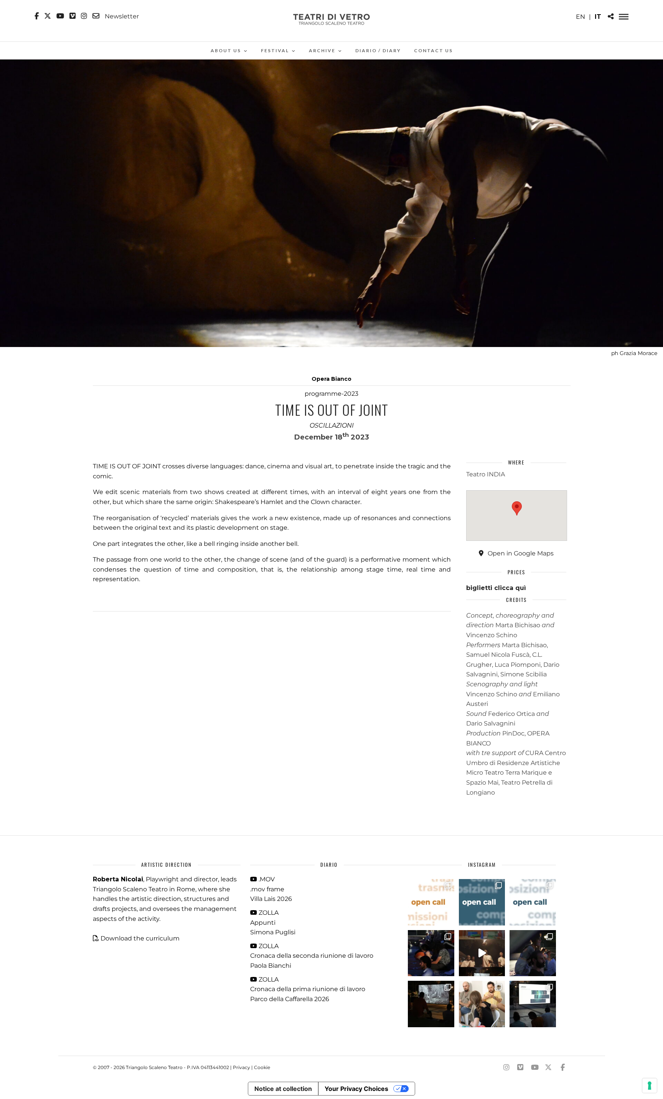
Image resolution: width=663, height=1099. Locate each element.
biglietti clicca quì (496, 588)
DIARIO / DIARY (378, 50)
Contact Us (433, 50)
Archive (322, 50)
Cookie (262, 1067)
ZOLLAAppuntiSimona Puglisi (272, 922)
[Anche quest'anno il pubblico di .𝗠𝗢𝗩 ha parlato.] (431, 953)
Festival (275, 50)
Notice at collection (283, 1088)
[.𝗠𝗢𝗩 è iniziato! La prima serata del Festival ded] (533, 1004)
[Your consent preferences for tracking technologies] (649, 1085)
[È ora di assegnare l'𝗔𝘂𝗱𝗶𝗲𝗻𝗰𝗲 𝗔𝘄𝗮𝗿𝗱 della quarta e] (482, 953)
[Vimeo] (72, 16)
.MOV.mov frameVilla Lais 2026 (271, 889)
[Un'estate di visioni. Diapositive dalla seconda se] (431, 1004)
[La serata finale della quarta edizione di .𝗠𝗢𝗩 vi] (533, 953)
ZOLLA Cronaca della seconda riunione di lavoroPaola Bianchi (311, 955)
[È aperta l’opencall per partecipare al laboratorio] (482, 902)
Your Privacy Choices (356, 1088)
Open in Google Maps (520, 553)
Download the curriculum (140, 938)
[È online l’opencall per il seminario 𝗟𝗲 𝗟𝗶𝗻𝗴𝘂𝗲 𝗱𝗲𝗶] (533, 902)
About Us (226, 50)
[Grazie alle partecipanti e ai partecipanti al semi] (482, 1004)
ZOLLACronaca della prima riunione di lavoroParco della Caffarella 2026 (307, 989)
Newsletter (121, 16)
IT (598, 16)
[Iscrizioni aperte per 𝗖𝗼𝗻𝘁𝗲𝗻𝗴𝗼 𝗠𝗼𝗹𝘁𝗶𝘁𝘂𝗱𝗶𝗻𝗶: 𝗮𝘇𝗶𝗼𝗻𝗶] (431, 902)
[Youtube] (60, 16)
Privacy (241, 1067)
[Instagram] (84, 16)
